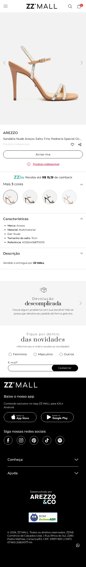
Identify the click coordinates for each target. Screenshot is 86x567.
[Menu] (5, 6)
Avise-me (43, 154)
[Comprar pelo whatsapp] (78, 545)
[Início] (41, 6)
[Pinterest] (34, 440)
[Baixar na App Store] (20, 417)
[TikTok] (47, 440)
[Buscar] (70, 6)
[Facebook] (8, 440)
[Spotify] (60, 440)
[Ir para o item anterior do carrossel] (4, 63)
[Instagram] (21, 440)
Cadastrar (65, 367)
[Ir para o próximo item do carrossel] (81, 63)
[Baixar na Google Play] (57, 417)
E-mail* (13, 362)
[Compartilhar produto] (80, 144)
